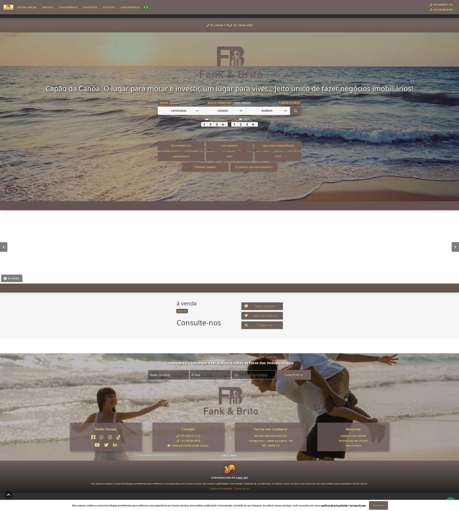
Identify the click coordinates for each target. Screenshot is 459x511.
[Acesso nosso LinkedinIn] (115, 445)
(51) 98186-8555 (243, 25)
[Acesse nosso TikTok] (118, 437)
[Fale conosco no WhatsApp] (102, 437)
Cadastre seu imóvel (353, 436)
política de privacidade (334, 505)
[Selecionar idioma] (147, 7)
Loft (229, 156)
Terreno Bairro (205, 167)
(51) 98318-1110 (220, 25)
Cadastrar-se (294, 374)
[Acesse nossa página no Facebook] (93, 437)
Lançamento (181, 156)
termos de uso (358, 505)
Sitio (278, 156)
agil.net (243, 477)
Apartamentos (181, 145)
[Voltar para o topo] (8, 494)
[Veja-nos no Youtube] (97, 445)
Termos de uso (242, 488)
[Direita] (455, 247)
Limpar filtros (289, 102)
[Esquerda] (3, 247)
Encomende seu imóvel (353, 440)
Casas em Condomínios (278, 145)
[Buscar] (295, 111)
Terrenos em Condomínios (253, 167)
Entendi (378, 505)
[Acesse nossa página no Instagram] (110, 437)
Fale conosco (353, 445)
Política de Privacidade (220, 488)
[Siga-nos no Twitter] (106, 445)
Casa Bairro (229, 145)
